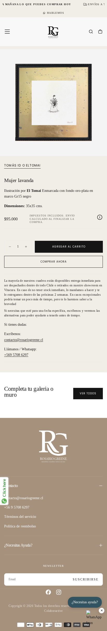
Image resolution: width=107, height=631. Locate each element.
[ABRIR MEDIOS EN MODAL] (100, 149)
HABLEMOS (55, 12)
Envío (70, 215)
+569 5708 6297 (16, 355)
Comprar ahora (54, 262)
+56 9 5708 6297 (16, 507)
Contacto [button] (11, 485)
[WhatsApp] (94, 618)
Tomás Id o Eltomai (22, 165)
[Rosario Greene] (53, 446)
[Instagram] (59, 592)
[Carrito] (100, 32)
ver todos (88, 393)
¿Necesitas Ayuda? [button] (18, 545)
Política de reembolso (20, 526)
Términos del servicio (20, 517)
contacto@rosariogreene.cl (23, 340)
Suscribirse (85, 579)
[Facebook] (48, 592)
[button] (7, 31)
